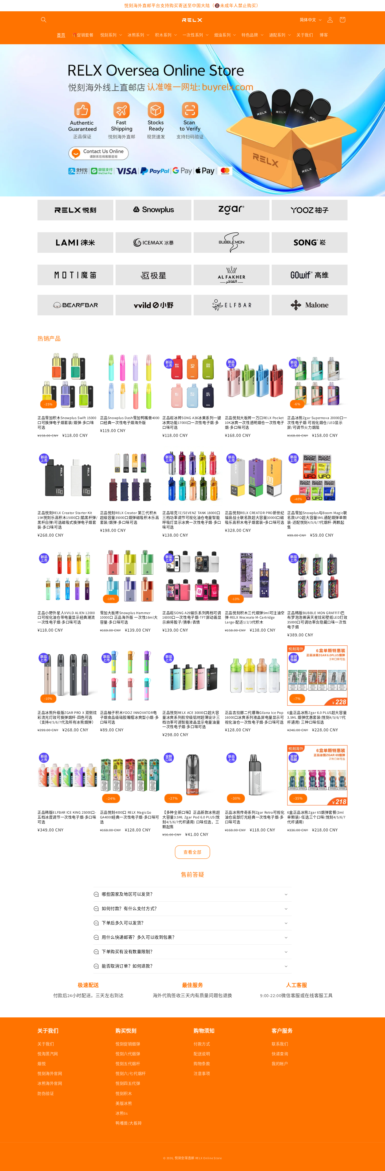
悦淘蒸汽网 (47, 1053)
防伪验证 (45, 1093)
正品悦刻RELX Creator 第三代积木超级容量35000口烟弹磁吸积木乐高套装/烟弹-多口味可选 (129, 518)
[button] (43, 20)
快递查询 (280, 1053)
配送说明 (202, 1053)
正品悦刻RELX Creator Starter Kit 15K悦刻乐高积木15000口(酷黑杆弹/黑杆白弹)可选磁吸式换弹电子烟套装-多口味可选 (67, 520)
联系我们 (280, 1043)
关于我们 (45, 1043)
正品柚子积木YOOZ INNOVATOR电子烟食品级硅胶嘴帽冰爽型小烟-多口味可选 (129, 717)
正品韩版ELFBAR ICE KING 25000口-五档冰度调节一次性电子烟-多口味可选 (66, 817)
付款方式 (202, 1043)
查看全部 (192, 852)
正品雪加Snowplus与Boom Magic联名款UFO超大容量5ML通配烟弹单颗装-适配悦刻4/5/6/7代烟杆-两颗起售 (317, 520)
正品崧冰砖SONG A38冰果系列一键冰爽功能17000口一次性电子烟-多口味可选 (191, 423)
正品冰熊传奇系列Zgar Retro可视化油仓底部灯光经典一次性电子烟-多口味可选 (255, 817)
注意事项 (202, 1073)
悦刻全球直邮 (184, 1158)
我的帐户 (280, 1063)
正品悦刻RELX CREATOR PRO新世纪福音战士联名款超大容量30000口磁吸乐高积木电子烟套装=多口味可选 (254, 518)
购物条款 (202, 1063)
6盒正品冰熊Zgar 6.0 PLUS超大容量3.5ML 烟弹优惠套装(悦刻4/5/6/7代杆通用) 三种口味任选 (317, 717)
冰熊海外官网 (49, 1083)
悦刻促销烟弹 (128, 1043)
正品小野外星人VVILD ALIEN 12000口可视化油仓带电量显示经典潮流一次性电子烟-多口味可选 (66, 618)
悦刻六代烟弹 (128, 1053)
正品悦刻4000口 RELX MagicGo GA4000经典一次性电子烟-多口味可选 (129, 817)
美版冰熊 (124, 1103)
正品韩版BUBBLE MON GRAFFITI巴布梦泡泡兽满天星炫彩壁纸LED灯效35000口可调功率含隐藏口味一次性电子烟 (317, 620)
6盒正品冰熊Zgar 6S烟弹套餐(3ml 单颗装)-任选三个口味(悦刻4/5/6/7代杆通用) (316, 817)
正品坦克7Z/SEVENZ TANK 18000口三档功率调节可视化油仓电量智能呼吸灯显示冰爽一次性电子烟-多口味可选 (191, 520)
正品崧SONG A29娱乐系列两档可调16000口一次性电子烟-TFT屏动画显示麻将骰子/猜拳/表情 (191, 618)
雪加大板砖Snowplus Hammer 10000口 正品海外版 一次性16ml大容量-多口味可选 (129, 618)
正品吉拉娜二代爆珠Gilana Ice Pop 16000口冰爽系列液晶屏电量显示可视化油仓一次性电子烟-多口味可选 (254, 717)
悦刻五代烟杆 (128, 1063)
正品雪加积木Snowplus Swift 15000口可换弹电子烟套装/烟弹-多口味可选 (66, 423)
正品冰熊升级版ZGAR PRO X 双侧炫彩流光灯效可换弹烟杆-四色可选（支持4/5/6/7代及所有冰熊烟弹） (67, 717)
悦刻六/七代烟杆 (131, 1073)
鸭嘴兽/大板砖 (129, 1122)
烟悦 (41, 1063)
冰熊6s (122, 1112)
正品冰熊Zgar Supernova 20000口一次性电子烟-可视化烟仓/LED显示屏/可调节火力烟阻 (317, 423)
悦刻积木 (124, 1093)
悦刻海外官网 (49, 1073)
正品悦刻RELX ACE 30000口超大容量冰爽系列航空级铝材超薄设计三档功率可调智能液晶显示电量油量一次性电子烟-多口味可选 (191, 719)
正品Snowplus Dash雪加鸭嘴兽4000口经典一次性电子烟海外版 (130, 420)
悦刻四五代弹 (128, 1083)
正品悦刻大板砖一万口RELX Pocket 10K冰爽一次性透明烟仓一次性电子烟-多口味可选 (254, 423)
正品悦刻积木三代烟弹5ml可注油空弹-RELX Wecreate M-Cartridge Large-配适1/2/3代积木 (255, 618)
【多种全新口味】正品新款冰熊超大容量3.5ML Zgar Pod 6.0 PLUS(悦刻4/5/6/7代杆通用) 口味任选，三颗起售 (191, 819)
